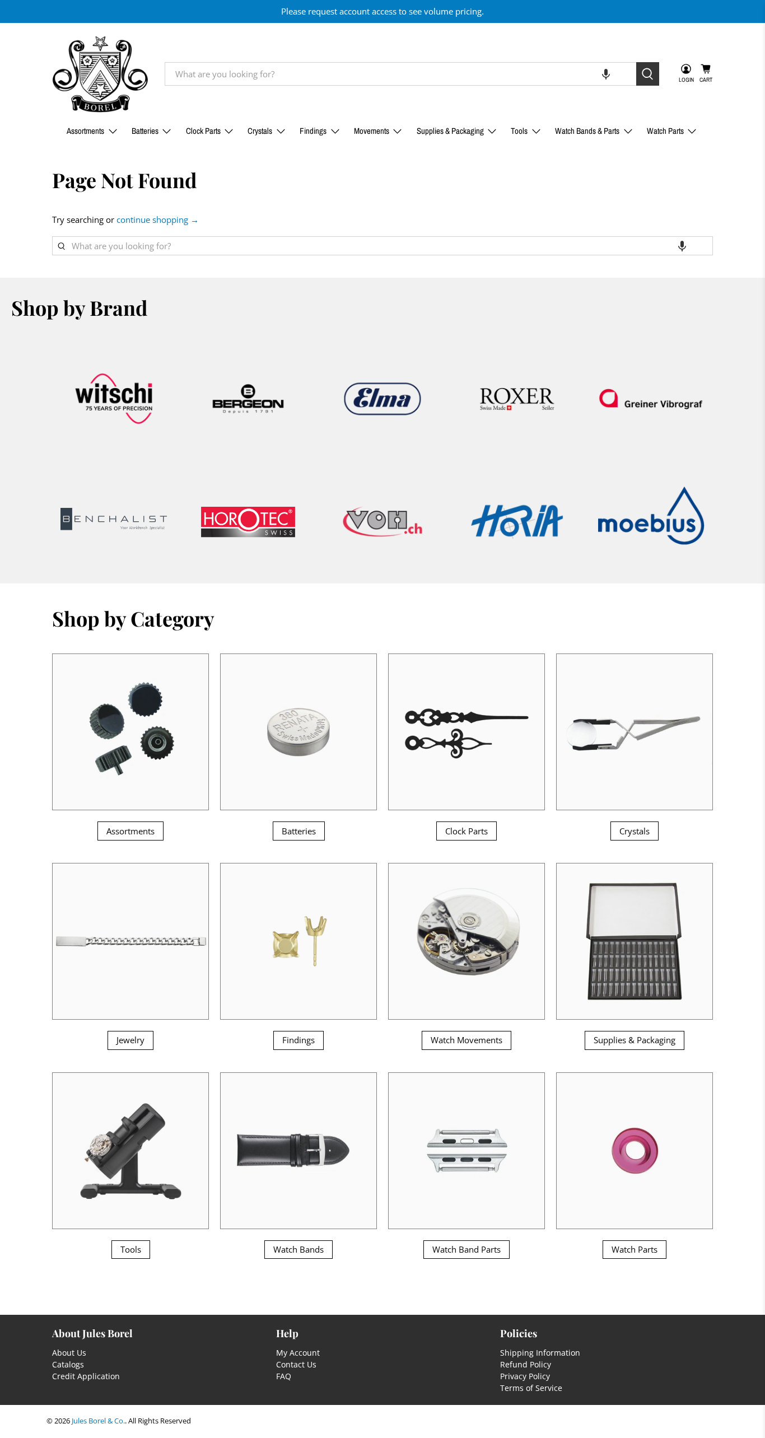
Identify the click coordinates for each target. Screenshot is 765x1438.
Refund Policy (525, 1364)
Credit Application (86, 1376)
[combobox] (400, 74)
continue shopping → (157, 219)
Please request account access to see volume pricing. (382, 11)
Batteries (145, 131)
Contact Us (296, 1364)
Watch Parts (665, 131)
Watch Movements (466, 1039)
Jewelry (130, 1039)
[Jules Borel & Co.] (100, 74)
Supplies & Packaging (450, 131)
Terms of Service (531, 1388)
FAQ (283, 1376)
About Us (69, 1352)
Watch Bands (298, 1249)
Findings (313, 131)
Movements (371, 131)
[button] (606, 74)
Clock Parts (203, 131)
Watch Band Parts (466, 1249)
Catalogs (68, 1364)
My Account (298, 1352)
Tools (519, 131)
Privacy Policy (525, 1376)
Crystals (260, 131)
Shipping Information (540, 1352)
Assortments (85, 131)
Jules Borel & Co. (98, 1421)
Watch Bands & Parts (587, 131)
